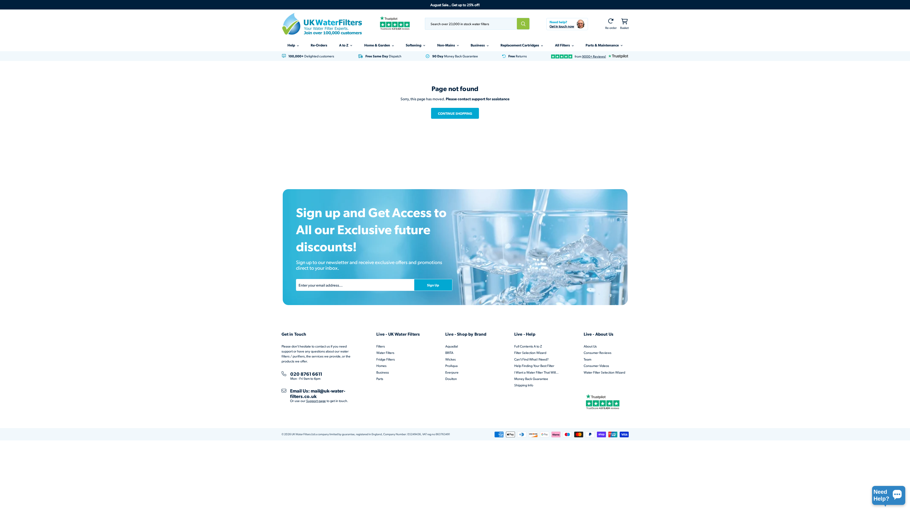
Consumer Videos (596, 366)
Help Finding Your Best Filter (534, 366)
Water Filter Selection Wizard (604, 372)
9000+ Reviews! (594, 56)
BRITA (449, 353)
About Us (590, 346)
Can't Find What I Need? (531, 359)
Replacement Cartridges (520, 45)
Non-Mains (446, 45)
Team (587, 359)
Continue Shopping (455, 113)
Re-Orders (319, 45)
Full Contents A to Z (528, 346)
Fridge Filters (385, 359)
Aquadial (451, 346)
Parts (379, 379)
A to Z (344, 45)
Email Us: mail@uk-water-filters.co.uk (317, 393)
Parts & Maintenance (602, 45)
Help (291, 45)
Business (478, 45)
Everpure (452, 372)
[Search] (523, 24)
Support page (316, 401)
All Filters (563, 45)
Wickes (450, 359)
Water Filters (385, 353)
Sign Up (433, 285)
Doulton (451, 379)
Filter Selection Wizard (530, 353)
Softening (414, 45)
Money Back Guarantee (531, 379)
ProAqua (451, 366)
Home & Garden (377, 45)
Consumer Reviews (597, 353)
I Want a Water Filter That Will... (536, 372)
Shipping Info (523, 385)
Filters (380, 346)
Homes (381, 366)
